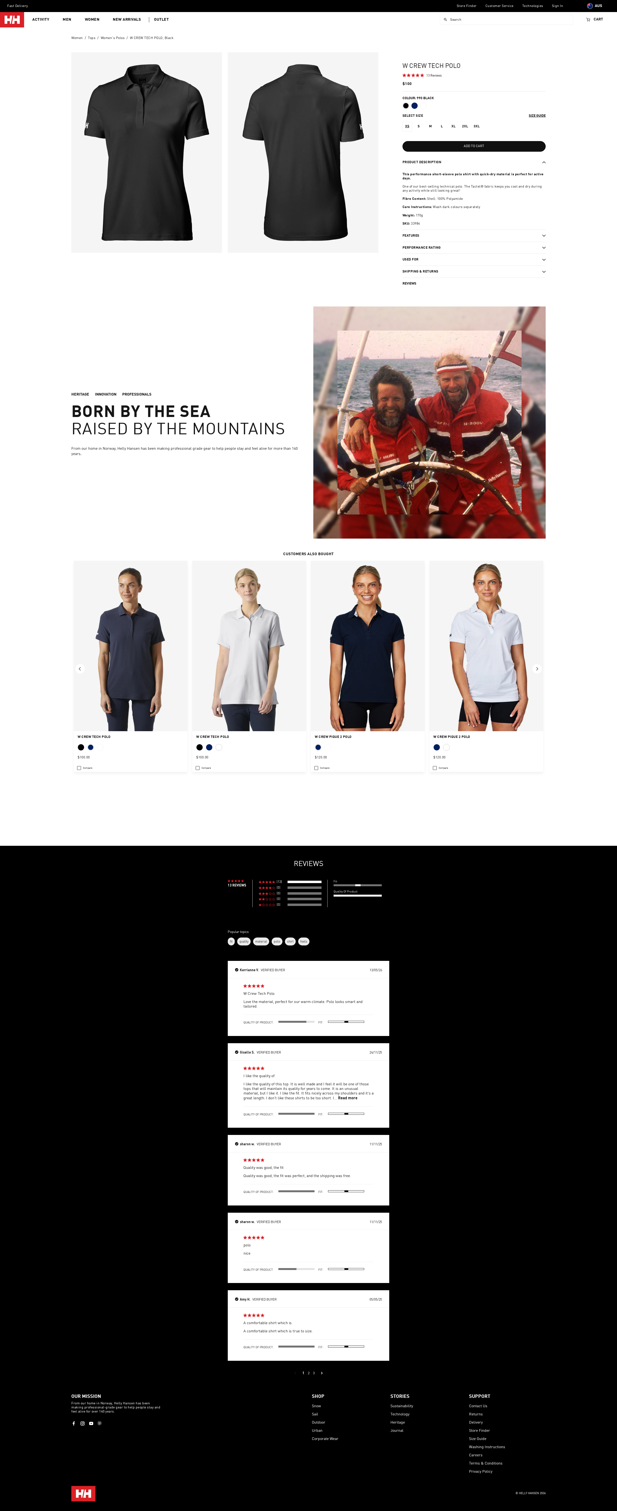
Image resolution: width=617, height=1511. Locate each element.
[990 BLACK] (405, 105)
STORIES (399, 1396)
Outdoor (318, 1423)
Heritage (397, 1423)
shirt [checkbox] (290, 941)
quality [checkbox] (243, 941)
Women (92, 20)
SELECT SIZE (412, 115)
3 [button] (314, 1373)
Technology (399, 1414)
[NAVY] (318, 747)
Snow (316, 1406)
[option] (407, 126)
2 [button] (308, 1373)
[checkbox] (85, 768)
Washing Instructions (487, 1447)
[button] (290, 882)
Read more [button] (347, 1097)
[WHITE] (327, 747)
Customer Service (499, 6)
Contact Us (478, 1406)
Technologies (532, 6)
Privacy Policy (480, 1472)
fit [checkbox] (231, 941)
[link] (422, 75)
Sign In (557, 6)
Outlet (161, 20)
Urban (317, 1431)
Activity (40, 20)
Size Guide (477, 1439)
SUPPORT (479, 1396)
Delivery (476, 1423)
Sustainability (401, 1406)
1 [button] (303, 1373)
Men (67, 20)
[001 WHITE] (423, 105)
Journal (396, 1431)
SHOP (318, 1396)
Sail (315, 1414)
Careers (476, 1455)
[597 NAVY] (414, 105)
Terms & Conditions (486, 1463)
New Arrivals (127, 20)
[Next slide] (537, 669)
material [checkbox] (261, 941)
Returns (476, 1414)
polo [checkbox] (277, 941)
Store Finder (467, 6)
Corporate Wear (325, 1439)
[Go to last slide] (80, 669)
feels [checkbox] (303, 941)
